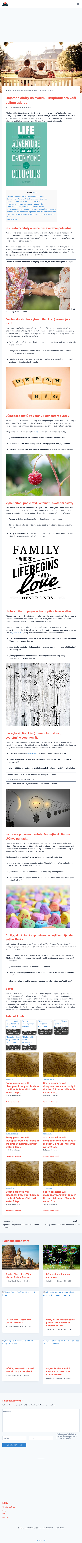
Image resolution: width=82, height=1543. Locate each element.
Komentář (7, 1411)
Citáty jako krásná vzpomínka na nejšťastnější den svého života (31, 214)
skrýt (34, 192)
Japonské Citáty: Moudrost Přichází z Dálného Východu (20, 1224)
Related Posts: (12, 219)
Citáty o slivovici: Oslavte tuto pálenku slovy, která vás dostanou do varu (61, 1323)
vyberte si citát (17, 633)
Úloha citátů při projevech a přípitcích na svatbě (25, 207)
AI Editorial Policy (41, 1540)
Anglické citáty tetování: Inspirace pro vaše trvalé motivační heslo (58, 1371)
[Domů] (6, 90)
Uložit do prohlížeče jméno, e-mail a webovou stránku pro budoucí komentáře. (67, 1436)
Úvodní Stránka (8, 1507)
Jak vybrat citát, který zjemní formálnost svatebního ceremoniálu (31, 209)
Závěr (9, 217)
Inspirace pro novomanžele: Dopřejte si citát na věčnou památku (31, 212)
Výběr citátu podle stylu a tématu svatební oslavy (25, 204)
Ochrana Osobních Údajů (54, 1528)
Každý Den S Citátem (15, 107)
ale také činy (32, 754)
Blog (7, 94)
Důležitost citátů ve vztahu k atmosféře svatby (24, 201)
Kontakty (5, 1517)
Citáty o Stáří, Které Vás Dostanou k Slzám (62, 1223)
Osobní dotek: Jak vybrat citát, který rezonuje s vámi (27, 199)
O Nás (4, 1514)
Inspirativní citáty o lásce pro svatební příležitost (25, 196)
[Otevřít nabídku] (78, 3)
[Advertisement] (41, 23)
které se (37, 432)
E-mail (33, 1438)
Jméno (6, 1438)
